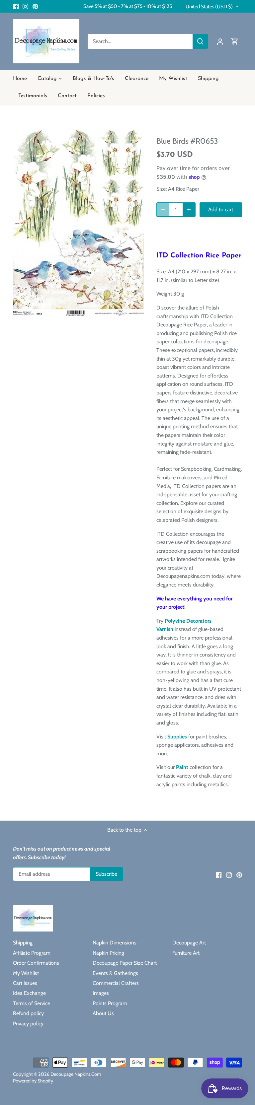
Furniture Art (186, 953)
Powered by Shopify (33, 1081)
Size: (161, 189)
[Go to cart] (235, 41)
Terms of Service (31, 1003)
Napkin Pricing (108, 953)
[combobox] (140, 41)
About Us (103, 1013)
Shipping (23, 942)
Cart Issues (25, 983)
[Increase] (189, 210)
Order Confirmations (36, 963)
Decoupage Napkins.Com (75, 1074)
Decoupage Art (189, 942)
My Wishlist (26, 973)
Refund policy (28, 1013)
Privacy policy (28, 1023)
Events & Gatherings (115, 973)
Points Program (110, 1003)
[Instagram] (25, 6)
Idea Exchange (29, 993)
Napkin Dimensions (114, 942)
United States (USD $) (209, 7)
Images (101, 993)
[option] (78, 222)
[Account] (220, 41)
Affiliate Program (31, 953)
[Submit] (200, 41)
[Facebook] (16, 6)
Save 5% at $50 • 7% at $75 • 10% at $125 (127, 6)
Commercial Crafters (116, 983)
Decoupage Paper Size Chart (125, 963)
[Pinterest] (35, 6)
